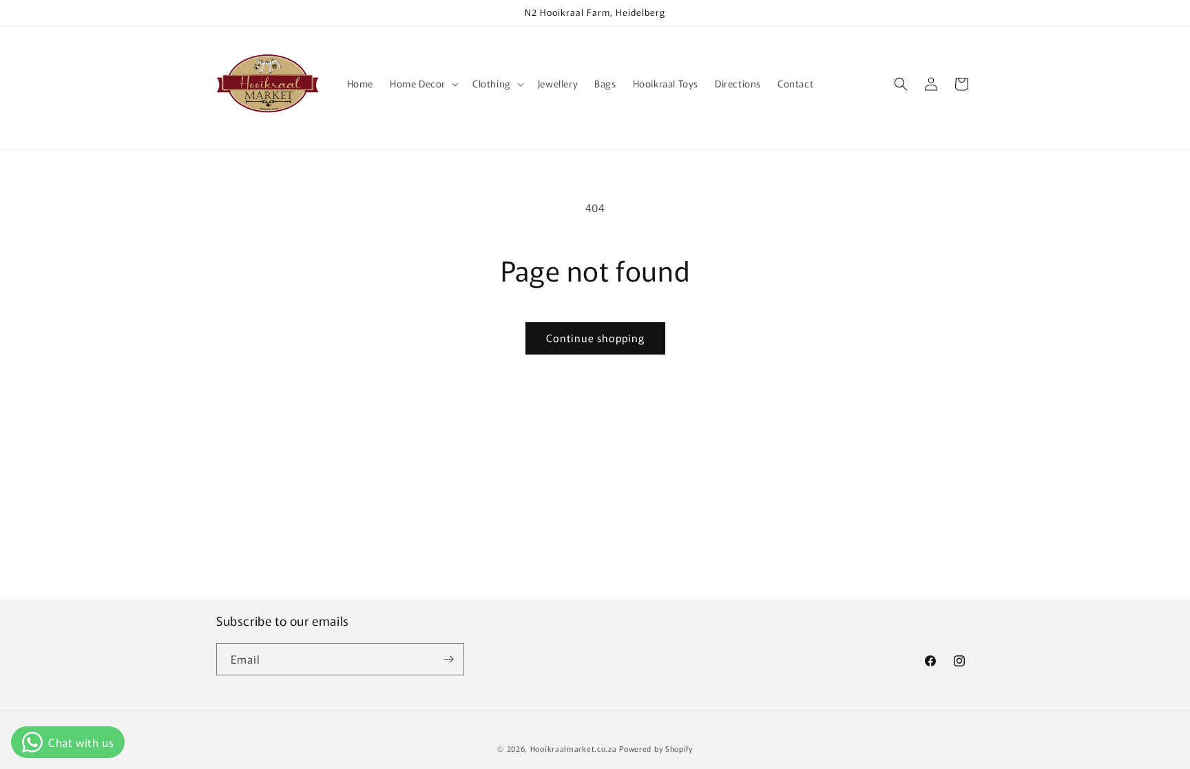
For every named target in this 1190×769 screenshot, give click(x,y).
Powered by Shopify (656, 748)
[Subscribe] (448, 659)
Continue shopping (595, 337)
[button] (423, 83)
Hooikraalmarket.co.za (573, 748)
